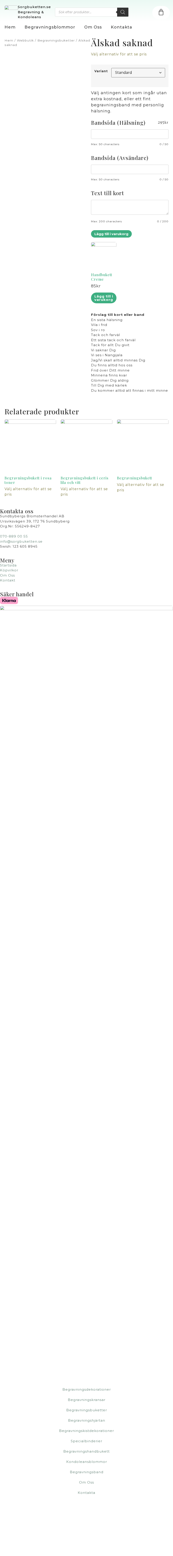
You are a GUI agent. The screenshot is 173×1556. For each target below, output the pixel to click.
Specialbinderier (86, 1441)
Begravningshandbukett (86, 1451)
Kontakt (7, 580)
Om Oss (93, 27)
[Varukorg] (161, 12)
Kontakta (121, 27)
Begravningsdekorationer (86, 1389)
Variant (101, 71)
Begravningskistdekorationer (86, 1431)
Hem (10, 27)
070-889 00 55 (14, 536)
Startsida (8, 565)
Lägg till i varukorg (111, 234)
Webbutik (25, 40)
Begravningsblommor (50, 27)
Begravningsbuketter (56, 40)
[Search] (122, 12)
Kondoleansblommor (86, 1462)
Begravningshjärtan (86, 1420)
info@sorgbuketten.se (21, 541)
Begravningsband (86, 1472)
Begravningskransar (86, 1400)
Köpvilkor (9, 570)
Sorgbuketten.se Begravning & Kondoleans (34, 12)
